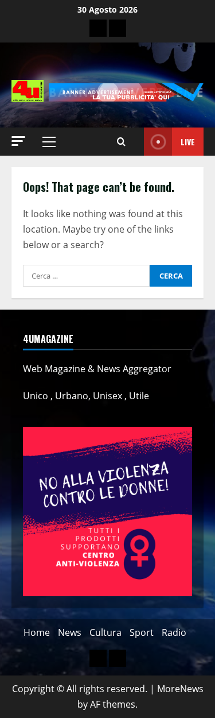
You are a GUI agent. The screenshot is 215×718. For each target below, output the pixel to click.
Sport (142, 632)
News (69, 632)
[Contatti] (98, 28)
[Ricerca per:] (86, 276)
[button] (18, 141)
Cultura (105, 632)
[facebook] (117, 28)
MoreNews (180, 688)
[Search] (121, 142)
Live (188, 142)
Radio (174, 632)
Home (37, 632)
